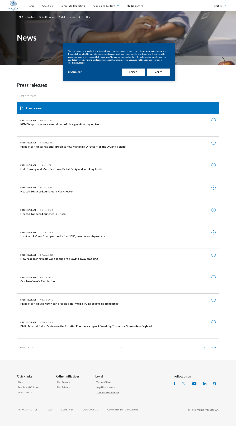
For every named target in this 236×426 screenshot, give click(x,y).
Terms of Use (103, 382)
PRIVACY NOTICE (28, 409)
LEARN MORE (75, 72)
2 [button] (121, 347)
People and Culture (28, 387)
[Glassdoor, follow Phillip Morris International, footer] (214, 383)
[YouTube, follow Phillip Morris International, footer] (194, 383)
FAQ (49, 409)
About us (23, 382)
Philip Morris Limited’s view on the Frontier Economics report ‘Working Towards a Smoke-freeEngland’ (86, 326)
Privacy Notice (79, 63)
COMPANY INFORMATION (122, 409)
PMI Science (63, 382)
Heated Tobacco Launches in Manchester (46, 191)
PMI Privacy (63, 387)
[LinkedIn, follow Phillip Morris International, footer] (204, 383)
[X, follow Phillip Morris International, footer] (183, 383)
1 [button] (115, 347)
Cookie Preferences (108, 392)
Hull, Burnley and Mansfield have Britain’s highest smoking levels (61, 169)
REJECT (133, 72)
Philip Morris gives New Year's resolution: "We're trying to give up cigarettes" (69, 303)
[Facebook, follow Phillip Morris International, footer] (174, 383)
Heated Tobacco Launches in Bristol (43, 213)
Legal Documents (105, 387)
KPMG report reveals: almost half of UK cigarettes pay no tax (59, 124)
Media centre (25, 392)
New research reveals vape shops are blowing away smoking (59, 258)
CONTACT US (90, 409)
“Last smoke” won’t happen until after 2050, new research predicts (62, 236)
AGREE (158, 72)
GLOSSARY (67, 409)
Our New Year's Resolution (37, 281)
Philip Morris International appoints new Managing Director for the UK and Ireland (73, 146)
